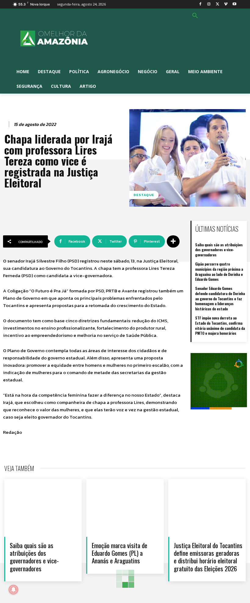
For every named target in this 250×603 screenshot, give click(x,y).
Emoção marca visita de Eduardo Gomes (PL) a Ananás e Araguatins (119, 553)
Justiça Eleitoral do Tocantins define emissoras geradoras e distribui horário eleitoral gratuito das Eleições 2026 (208, 557)
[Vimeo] (225, 4)
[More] (173, 241)
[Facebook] (200, 4)
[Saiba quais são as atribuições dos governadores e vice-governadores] (43, 508)
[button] (195, 16)
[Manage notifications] (13, 589)
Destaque (144, 194)
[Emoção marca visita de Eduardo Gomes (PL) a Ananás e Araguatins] (125, 508)
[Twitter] (217, 4)
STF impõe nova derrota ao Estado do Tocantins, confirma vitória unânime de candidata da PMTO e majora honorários (220, 325)
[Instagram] (208, 4)
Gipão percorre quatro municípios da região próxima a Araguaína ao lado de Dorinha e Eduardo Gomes (219, 271)
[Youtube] (234, 4)
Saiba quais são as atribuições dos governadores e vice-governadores (219, 250)
